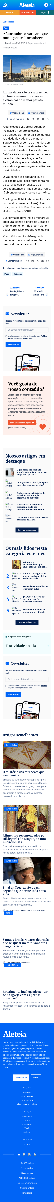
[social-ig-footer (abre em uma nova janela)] (35, 1154)
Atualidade (27, 1092)
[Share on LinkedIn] (33, 119)
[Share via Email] (43, 119)
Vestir (27, 1128)
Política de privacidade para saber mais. (27, 337)
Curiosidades (8, 21)
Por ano (27, 1144)
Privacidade (27, 1193)
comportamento (13, 965)
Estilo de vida (27, 1096)
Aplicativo (27, 1120)
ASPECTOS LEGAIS (27, 1178)
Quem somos (27, 1173)
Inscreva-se (27, 1124)
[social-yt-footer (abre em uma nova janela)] (19, 1154)
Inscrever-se (13, 344)
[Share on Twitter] (38, 119)
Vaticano (18, 274)
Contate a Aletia (27, 1188)
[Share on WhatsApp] (48, 119)
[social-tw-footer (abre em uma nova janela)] (29, 1154)
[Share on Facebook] (28, 119)
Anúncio (27, 1132)
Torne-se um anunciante (27, 1183)
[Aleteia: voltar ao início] (27, 5)
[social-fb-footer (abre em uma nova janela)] (24, 1154)
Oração (43, 12)
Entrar (35, 1077)
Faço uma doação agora (20, 422)
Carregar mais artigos (27, 530)
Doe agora (25, 12)
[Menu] (9, 5)
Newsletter (27, 1116)
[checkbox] (6, 336)
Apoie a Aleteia (27, 1168)
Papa (6, 274)
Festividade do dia (21, 646)
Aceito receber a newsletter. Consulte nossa (27, 337)
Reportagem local (36, 43)
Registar (9, 12)
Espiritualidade (27, 1100)
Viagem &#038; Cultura (27, 1104)
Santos (9, 913)
